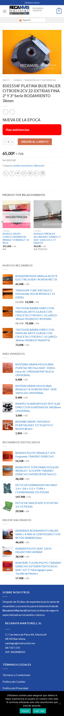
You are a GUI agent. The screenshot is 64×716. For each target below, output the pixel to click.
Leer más (39, 711)
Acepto (25, 711)
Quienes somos (32, 2)
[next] (61, 228)
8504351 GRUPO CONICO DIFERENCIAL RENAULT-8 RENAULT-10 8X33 (16, 238)
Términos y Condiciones (16, 675)
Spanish (26, 20)
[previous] (2, 228)
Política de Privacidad (15, 688)
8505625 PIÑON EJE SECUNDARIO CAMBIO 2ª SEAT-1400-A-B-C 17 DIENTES (47, 238)
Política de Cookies (14, 681)
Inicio (6, 80)
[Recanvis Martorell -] (31, 11)
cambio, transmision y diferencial (34, 80)
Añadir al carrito (35, 141)
